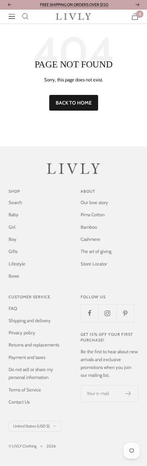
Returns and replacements (34, 345)
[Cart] (134, 16)
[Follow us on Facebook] (89, 313)
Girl (12, 227)
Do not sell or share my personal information (31, 373)
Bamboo (89, 227)
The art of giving (96, 251)
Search (15, 202)
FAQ (13, 308)
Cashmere (90, 239)
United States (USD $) (31, 426)
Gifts (13, 251)
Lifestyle (17, 264)
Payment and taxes (27, 357)
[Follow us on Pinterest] (125, 313)
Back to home (74, 103)
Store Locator (94, 264)
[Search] (25, 16)
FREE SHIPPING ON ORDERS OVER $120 (74, 4)
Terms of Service (25, 389)
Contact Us (19, 402)
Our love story (94, 202)
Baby (14, 214)
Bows (14, 276)
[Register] (128, 393)
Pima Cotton (93, 214)
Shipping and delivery (30, 320)
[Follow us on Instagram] (107, 313)
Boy (12, 239)
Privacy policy (22, 332)
